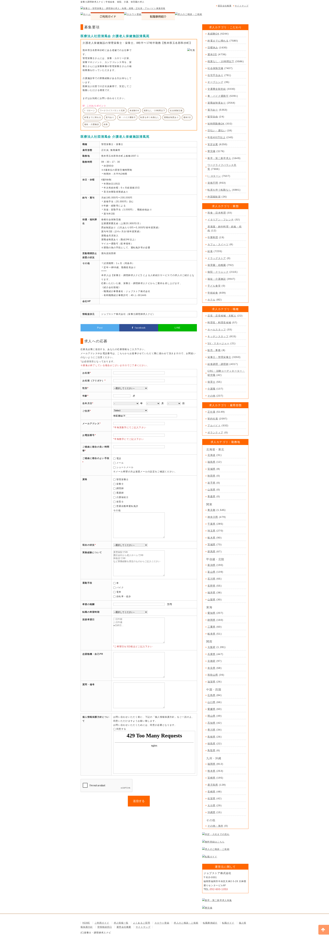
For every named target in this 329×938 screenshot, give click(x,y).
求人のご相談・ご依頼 (186, 923)
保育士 (120, 501)
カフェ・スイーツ (218, 244)
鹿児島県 (213, 784)
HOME (86, 923)
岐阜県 (211, 633)
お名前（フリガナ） (93, 380)
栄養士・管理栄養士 (219, 357)
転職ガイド (228, 923)
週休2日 (212, 54)
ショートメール (124, 467)
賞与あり (213, 109)
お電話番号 (88, 435)
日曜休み (213, 47)
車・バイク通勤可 (218, 96)
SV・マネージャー (218, 343)
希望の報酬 (88, 604)
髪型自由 (213, 116)
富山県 (211, 571)
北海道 (211, 455)
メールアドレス (91, 423)
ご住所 (86, 411)
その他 (211, 395)
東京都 (211, 510)
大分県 (211, 805)
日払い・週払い (217, 130)
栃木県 (211, 537)
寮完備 (211, 151)
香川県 (211, 729)
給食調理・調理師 (218, 364)
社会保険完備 (215, 68)
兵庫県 (211, 654)
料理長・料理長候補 (219, 322)
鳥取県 (211, 750)
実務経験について (92, 552)
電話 (118, 458)
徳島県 (211, 743)
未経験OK (213, 33)
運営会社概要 (224, 6)
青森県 (211, 496)
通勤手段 (87, 583)
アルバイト (214, 425)
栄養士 (120, 484)
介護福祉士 (122, 497)
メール (120, 463)
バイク (120, 587)
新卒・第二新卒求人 (219, 158)
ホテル (211, 299)
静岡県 (211, 620)
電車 (118, 592)
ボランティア (215, 432)
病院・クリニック (218, 272)
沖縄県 (211, 812)
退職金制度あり (217, 102)
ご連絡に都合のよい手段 (95, 458)
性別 (84, 388)
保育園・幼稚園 (217, 265)
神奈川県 (213, 517)
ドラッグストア (217, 258)
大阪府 (211, 647)
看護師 (120, 492)
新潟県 (211, 565)
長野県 (211, 585)
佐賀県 (211, 798)
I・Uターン (214, 176)
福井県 (211, 592)
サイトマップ (241, 6)
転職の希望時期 (91, 612)
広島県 (211, 695)
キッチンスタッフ (218, 336)
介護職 (211, 388)
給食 (210, 251)
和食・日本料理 (217, 212)
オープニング (215, 82)
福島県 (211, 462)
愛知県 (211, 613)
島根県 (211, 736)
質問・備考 (88, 684)
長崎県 (211, 791)
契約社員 (213, 418)
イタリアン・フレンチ (221, 219)
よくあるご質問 (141, 923)
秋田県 (211, 475)
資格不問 (213, 182)
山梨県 (211, 599)
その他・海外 (215, 825)
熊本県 (211, 771)
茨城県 (211, 544)
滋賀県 (211, 681)
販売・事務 (214, 350)
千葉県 (211, 523)
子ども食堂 (214, 285)
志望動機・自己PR (92, 654)
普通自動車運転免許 (127, 506)
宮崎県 (211, 777)
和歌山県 (213, 674)
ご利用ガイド (102, 923)
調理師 (120, 488)
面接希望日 (88, 619)
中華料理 (213, 237)
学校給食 (213, 292)
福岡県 (211, 764)
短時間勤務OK (216, 123)
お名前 (86, 373)
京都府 (211, 661)
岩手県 (211, 482)
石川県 (211, 578)
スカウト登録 (162, 923)
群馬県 (211, 551)
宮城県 (211, 469)
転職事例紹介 (210, 923)
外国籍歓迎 (214, 196)
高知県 (211, 722)
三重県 (211, 626)
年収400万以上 (216, 137)
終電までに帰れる (218, 40)
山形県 (211, 489)
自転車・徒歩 (123, 596)
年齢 (84, 396)
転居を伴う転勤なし (219, 189)
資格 (84, 479)
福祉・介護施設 (217, 279)
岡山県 (211, 715)
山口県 (211, 702)
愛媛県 (211, 709)
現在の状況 (88, 545)
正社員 (211, 411)
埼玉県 (211, 530)
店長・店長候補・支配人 (222, 315)
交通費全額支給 (217, 89)
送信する (139, 801)
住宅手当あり (215, 75)
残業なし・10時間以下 (221, 61)
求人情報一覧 (121, 923)
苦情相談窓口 (104, 927)
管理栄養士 (122, 479)
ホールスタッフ (217, 329)
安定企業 (213, 144)
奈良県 (211, 668)
